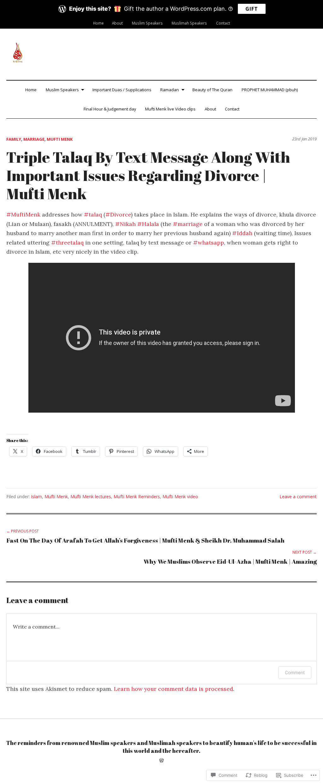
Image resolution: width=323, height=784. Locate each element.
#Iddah (242, 233)
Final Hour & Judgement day (110, 109)
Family (13, 139)
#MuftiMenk (23, 214)
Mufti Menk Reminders (137, 496)
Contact (223, 22)
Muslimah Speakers (189, 22)
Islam (36, 496)
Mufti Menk (60, 139)
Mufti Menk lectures (90, 496)
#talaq (93, 214)
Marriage (33, 139)
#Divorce (118, 214)
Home (98, 22)
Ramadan (169, 90)
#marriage (188, 224)
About (117, 22)
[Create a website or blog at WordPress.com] (161, 761)
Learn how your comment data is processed (173, 688)
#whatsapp (208, 242)
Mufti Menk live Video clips (170, 109)
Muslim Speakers (147, 22)
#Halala (148, 224)
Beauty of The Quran (212, 90)
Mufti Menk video (180, 496)
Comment (295, 672)
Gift (251, 8)
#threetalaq (67, 242)
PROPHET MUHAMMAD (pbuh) (270, 90)
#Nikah (125, 224)
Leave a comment (298, 496)
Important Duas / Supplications (121, 90)
